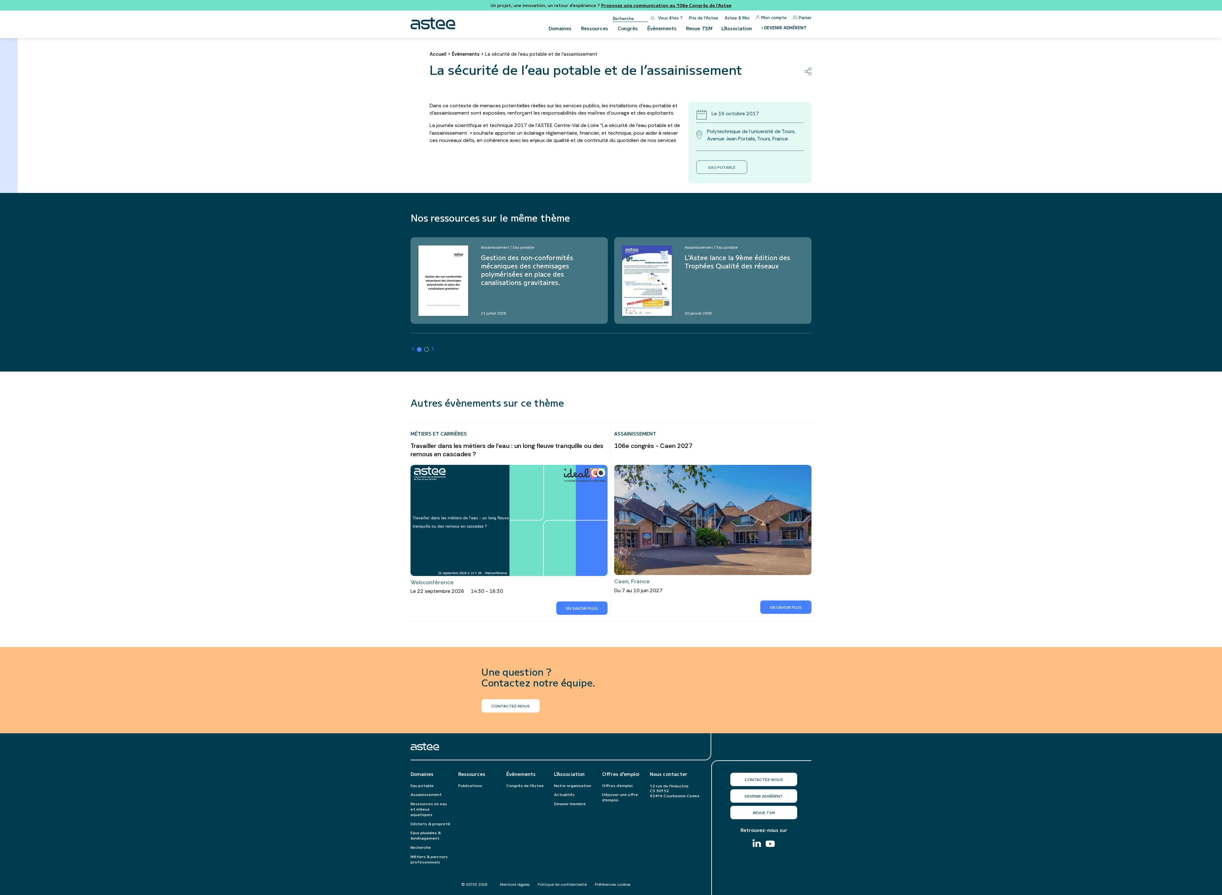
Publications (470, 785)
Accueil (438, 54)
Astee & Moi (737, 18)
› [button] (413, 348)
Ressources (594, 28)
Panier (805, 17)
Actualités (564, 794)
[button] (419, 349)
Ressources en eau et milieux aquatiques (429, 809)
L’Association (736, 28)
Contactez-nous (764, 779)
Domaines (560, 28)
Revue (699, 28)
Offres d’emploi (620, 774)
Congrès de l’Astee (525, 785)
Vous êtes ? (670, 18)
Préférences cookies (613, 884)
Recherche (421, 847)
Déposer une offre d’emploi (620, 797)
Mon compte (774, 17)
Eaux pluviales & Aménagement (426, 835)
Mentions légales (515, 884)
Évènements (662, 28)
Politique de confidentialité (562, 884)
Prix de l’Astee (703, 18)
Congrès (628, 28)
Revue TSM (764, 812)
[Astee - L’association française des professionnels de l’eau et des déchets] (433, 23)
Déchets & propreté (430, 823)
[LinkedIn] (757, 844)
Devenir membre (570, 803)
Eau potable (721, 167)
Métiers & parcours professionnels (429, 859)
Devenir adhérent (764, 796)
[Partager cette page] (808, 71)
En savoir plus (582, 608)
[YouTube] (770, 845)
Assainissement (426, 794)
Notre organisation (572, 785)
